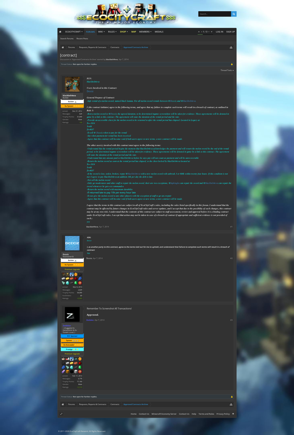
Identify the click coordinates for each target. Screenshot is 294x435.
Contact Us (144, 413)
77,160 (79, 381)
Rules (111, 31)
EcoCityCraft (73, 31)
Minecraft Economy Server (164, 413)
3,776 (80, 378)
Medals (159, 31)
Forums (90, 31)
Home (133, 413)
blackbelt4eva (189, 100)
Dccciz (90, 91)
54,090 (79, 292)
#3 (231, 320)
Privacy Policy (223, 413)
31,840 (79, 117)
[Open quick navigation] (231, 47)
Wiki (100, 31)
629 (80, 114)
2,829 (80, 290)
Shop (123, 31)
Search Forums (67, 38)
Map (133, 31)
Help (194, 413)
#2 (231, 258)
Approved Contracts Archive (84, 59)
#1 (231, 227)
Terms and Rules (206, 413)
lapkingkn (175, 182)
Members (144, 31)
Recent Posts (82, 38)
